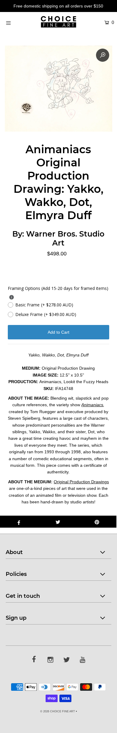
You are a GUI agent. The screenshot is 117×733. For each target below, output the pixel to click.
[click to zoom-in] (102, 55)
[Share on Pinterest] (96, 522)
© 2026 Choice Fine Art (57, 711)
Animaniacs (92, 404)
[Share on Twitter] (57, 522)
